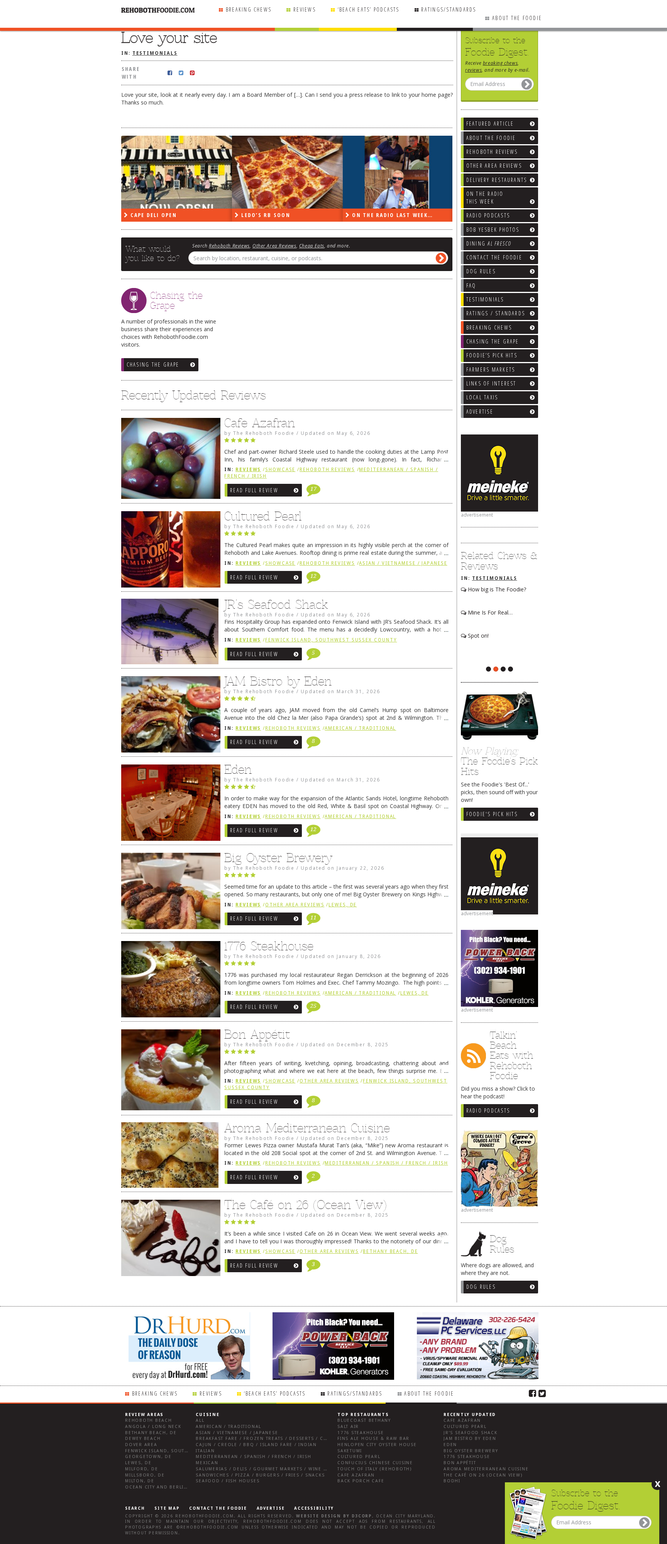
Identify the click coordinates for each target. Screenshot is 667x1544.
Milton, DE (139, 1480)
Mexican (207, 1462)
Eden (238, 769)
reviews (473, 70)
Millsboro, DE (145, 1475)
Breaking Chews (248, 9)
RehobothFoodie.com (204, 1516)
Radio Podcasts (488, 1110)
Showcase (280, 469)
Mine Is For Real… (489, 612)
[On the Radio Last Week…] (398, 172)
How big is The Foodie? (496, 589)
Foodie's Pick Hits (492, 814)
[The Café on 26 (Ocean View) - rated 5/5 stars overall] (336, 1224)
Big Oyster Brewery (278, 858)
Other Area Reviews (274, 245)
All (200, 1420)
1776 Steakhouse (268, 946)
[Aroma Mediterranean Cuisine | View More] (169, 1157)
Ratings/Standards (448, 9)
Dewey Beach (143, 1438)
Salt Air (348, 1426)
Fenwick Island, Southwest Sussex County (331, 640)
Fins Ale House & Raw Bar (373, 1438)
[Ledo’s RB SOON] (287, 172)
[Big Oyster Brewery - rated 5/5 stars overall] (336, 877)
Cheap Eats (311, 245)
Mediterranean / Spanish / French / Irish (386, 1163)
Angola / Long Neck (153, 1426)
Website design (318, 1516)
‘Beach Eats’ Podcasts (369, 9)
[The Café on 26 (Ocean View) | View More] (169, 1240)
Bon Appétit (257, 1034)
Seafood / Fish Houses (227, 1480)
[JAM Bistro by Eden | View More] (169, 716)
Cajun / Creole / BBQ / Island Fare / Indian (256, 1444)
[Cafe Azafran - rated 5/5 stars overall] (336, 442)
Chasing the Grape (153, 364)
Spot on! (477, 635)
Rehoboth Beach (148, 1420)
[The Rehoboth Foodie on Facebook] (532, 1393)
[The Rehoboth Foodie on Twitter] (542, 1393)
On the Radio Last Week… (391, 215)
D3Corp (362, 1516)
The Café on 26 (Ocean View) (305, 1205)
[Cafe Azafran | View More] (169, 460)
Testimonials (494, 578)
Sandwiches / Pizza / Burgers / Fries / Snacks (260, 1475)
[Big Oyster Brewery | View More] (169, 893)
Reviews (304, 9)
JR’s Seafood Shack (276, 604)
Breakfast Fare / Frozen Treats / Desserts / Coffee (267, 1438)
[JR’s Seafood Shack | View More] (169, 634)
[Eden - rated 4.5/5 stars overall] (336, 789)
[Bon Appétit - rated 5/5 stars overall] (336, 1053)
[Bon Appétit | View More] (169, 1071)
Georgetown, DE (148, 1456)
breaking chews (500, 63)
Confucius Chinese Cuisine (375, 1462)
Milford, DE (141, 1469)
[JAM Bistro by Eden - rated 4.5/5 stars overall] (336, 700)
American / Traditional (360, 728)
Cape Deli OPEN (153, 215)
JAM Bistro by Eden (278, 681)
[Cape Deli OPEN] (176, 172)
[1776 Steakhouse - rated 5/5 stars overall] (336, 965)
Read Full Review (254, 490)
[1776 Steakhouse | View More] (169, 981)
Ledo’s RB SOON (264, 215)
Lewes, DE (342, 905)
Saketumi (349, 1450)
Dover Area (141, 1444)
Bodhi (452, 1480)
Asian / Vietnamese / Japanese (403, 563)
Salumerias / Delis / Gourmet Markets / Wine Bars (266, 1469)
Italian (205, 1450)
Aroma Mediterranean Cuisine (307, 1128)
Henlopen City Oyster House (377, 1444)
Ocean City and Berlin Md (161, 1487)
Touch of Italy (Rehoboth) (374, 1469)
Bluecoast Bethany (364, 1420)
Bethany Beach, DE (390, 1251)
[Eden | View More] (169, 804)
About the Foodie (517, 18)
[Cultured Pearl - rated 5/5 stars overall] (336, 535)
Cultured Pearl (263, 516)
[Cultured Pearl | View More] (169, 551)
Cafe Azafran (259, 423)
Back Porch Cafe (360, 1480)
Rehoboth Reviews (229, 245)
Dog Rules (481, 1286)
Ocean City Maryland (405, 1516)
